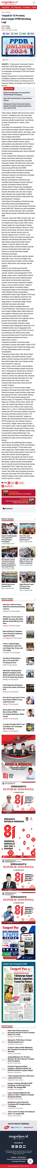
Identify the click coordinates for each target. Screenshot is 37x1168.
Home (3, 12)
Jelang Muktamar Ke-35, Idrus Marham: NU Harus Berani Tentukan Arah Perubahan (21, 1059)
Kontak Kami (22, 1157)
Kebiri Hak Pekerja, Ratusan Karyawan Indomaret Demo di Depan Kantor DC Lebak (21, 1033)
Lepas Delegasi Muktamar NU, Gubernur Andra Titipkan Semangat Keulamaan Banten (21, 1095)
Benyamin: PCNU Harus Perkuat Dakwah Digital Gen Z (19, 1041)
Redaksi (13, 1157)
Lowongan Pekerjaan (18, 1161)
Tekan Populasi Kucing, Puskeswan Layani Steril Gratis (21, 1077)
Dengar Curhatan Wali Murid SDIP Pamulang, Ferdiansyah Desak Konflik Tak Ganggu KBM (20, 1085)
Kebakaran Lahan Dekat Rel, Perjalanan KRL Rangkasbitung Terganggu (19, 1104)
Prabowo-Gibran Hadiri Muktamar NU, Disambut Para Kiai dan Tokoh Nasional (20, 1049)
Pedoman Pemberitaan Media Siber (18, 1159)
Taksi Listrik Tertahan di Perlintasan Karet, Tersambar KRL (21, 1113)
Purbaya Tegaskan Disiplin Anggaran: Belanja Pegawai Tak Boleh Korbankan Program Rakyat (20, 1068)
